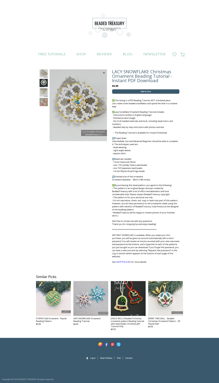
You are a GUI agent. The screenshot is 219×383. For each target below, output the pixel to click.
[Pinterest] (113, 345)
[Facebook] (106, 345)
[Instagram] (100, 345)
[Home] (109, 25)
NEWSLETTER (154, 54)
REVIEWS (104, 54)
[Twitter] (119, 345)
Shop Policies (106, 358)
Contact (129, 358)
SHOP (81, 54)
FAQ (119, 358)
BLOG (127, 54)
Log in (92, 358)
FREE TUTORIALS (52, 54)
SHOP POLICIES (123, 262)
